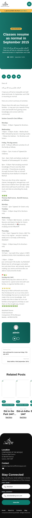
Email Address (7, 491)
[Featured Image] (9, 389)
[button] (27, 510)
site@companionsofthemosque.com (14, 466)
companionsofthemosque (9, 512)
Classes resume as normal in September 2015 (16, 38)
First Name (6, 482)
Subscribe (16, 502)
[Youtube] (3, 468)
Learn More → (24, 11)
